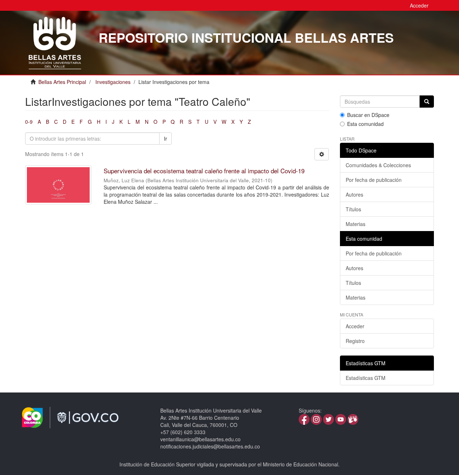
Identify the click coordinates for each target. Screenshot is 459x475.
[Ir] (427, 101)
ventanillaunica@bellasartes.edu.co (200, 439)
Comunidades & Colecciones (378, 165)
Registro (355, 340)
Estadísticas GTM (365, 377)
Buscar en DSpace (368, 114)
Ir (165, 138)
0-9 (29, 121)
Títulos (353, 209)
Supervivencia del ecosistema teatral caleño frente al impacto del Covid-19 (204, 170)
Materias (355, 223)
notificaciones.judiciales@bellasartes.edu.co (210, 446)
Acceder (355, 326)
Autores (354, 194)
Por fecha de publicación (374, 179)
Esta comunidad (365, 123)
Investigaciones (113, 81)
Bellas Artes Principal (62, 81)
